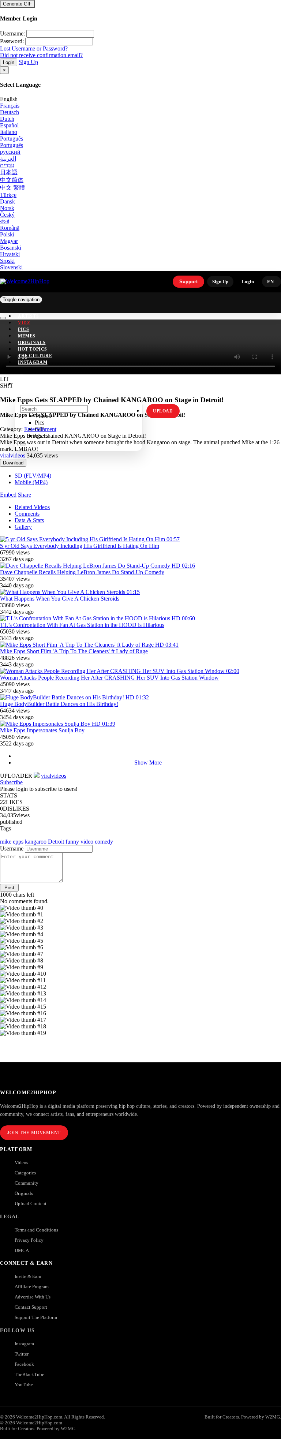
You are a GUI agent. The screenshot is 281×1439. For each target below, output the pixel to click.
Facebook (24, 1364)
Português (11, 138)
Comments (27, 514)
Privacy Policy (29, 1240)
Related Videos (32, 507)
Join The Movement (34, 1132)
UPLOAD (163, 411)
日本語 (9, 172)
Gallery (23, 527)
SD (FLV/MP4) (33, 475)
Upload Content (30, 1203)
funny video (79, 841)
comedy (104, 841)
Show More (148, 762)
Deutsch (9, 112)
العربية (8, 159)
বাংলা (4, 221)
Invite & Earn (28, 1276)
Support (188, 281)
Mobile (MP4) (31, 482)
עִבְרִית (7, 165)
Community (26, 1183)
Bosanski (10, 247)
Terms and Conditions (36, 1230)
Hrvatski (10, 254)
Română (9, 228)
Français (9, 105)
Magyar (9, 241)
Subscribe (11, 782)
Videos (21, 1162)
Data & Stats (29, 520)
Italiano (8, 132)
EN (270, 281)
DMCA (22, 1250)
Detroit (56, 841)
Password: (12, 41)
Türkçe (8, 195)
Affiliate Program (32, 1286)
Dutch (7, 119)
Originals (24, 1193)
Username (11, 848)
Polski (7, 234)
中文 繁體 (12, 187)
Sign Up (28, 62)
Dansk (7, 201)
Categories (25, 1173)
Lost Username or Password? (34, 48)
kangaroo (35, 841)
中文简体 (11, 180)
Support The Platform (36, 1317)
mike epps (11, 841)
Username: (12, 33)
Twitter (22, 1354)
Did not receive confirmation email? (41, 55)
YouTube (24, 1384)
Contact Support (31, 1307)
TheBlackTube (29, 1374)
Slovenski (11, 267)
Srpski (7, 261)
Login (8, 62)
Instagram (32, 362)
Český (7, 215)
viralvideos (12, 455)
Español (9, 125)
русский (10, 152)
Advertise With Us (32, 1297)
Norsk (7, 208)
